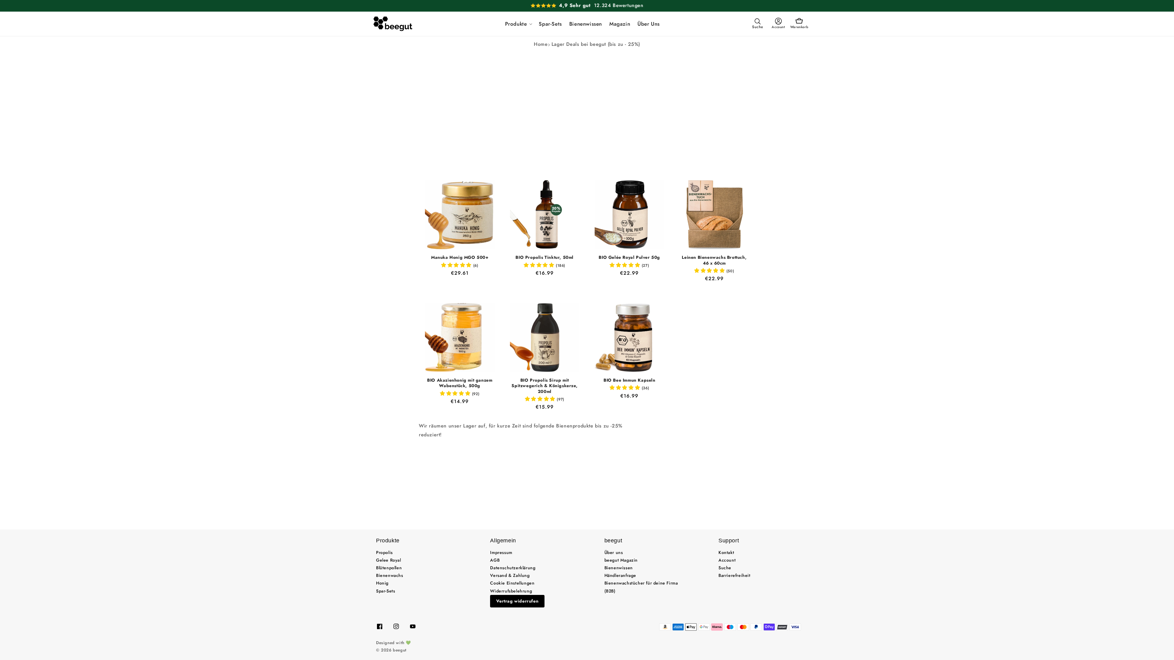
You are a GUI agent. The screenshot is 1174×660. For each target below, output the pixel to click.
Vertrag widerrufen (517, 601)
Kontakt (726, 552)
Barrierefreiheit (734, 575)
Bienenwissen (618, 568)
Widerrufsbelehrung (511, 591)
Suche (724, 568)
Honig (382, 583)
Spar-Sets (385, 591)
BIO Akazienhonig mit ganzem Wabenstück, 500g (459, 382)
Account (727, 560)
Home (541, 44)
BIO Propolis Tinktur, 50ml (544, 257)
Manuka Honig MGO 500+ (460, 257)
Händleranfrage (620, 575)
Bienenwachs (389, 575)
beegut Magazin (621, 560)
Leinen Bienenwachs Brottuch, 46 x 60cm (714, 260)
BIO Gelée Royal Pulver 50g (629, 257)
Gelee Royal (388, 560)
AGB (495, 560)
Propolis (384, 552)
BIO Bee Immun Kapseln (629, 380)
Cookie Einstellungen (512, 583)
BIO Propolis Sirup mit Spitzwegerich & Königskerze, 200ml (544, 385)
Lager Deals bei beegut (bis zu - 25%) (596, 44)
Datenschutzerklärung (512, 568)
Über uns (613, 552)
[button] (518, 24)
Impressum (501, 552)
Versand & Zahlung (510, 575)
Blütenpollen (389, 568)
